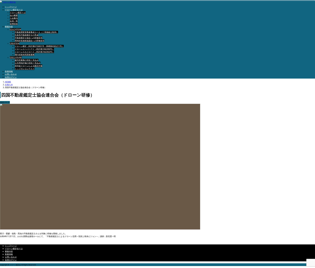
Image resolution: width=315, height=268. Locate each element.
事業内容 (9, 26)
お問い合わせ (11, 74)
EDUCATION (15, 29)
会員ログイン (11, 77)
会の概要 (14, 15)
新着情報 (9, 71)
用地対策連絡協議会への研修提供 (29, 40)
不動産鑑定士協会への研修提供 (28, 37)
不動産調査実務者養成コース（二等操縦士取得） (36, 32)
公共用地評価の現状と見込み (27, 63)
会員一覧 (14, 21)
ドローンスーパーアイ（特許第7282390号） (34, 49)
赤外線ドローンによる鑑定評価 (28, 65)
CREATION (14, 43)
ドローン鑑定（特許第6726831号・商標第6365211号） (39, 46)
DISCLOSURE (16, 57)
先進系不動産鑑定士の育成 (26, 35)
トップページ (11, 7)
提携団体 (14, 23)
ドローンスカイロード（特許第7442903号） (34, 51)
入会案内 (14, 18)
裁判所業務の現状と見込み (26, 60)
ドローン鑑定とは (18, 12)
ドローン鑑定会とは (14, 9)
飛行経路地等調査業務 (24, 54)
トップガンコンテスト (24, 68)
